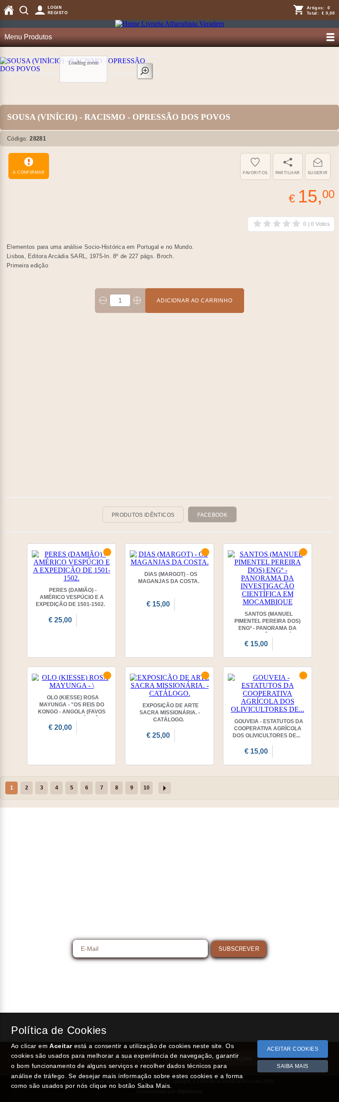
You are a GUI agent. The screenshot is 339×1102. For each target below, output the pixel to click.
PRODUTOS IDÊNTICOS (143, 515)
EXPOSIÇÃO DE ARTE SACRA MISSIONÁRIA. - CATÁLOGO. (169, 712)
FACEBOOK (212, 515)
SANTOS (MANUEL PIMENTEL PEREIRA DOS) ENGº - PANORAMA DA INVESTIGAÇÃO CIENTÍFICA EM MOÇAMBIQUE (267, 628)
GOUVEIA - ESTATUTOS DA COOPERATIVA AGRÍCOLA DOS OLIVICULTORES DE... (268, 728)
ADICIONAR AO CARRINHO (195, 300)
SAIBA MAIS (293, 1066)
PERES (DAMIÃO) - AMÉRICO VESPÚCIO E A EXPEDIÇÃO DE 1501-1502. (70, 597)
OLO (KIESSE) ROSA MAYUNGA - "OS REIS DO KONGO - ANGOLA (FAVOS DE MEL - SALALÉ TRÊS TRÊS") (71, 711)
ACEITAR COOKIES (293, 1049)
